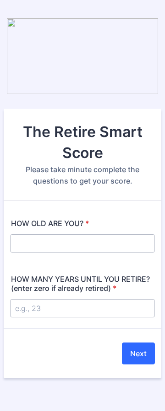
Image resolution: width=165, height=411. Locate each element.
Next (138, 353)
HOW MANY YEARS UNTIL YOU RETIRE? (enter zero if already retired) (80, 283)
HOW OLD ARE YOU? (50, 223)
